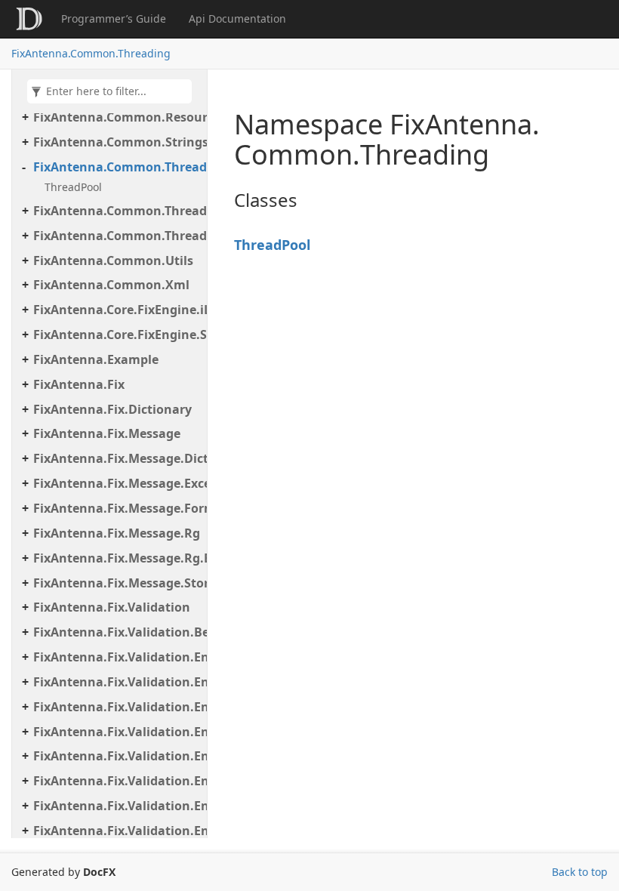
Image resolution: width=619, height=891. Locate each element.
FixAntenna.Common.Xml (111, 284)
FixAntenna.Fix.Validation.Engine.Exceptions (116, 682)
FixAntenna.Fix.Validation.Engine (116, 657)
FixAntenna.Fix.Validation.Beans (116, 632)
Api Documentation (237, 18)
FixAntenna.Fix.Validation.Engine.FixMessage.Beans (116, 756)
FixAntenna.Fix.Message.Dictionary (116, 458)
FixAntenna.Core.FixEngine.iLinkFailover (116, 309)
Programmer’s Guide (113, 18)
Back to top (580, 872)
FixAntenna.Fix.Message (106, 433)
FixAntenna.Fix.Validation (111, 607)
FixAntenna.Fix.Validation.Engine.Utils (116, 830)
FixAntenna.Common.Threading (91, 53)
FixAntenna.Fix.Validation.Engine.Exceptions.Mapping (116, 706)
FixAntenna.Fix (79, 384)
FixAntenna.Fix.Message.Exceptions (116, 483)
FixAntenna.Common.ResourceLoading (116, 117)
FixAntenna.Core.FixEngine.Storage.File (116, 334)
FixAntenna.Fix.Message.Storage (116, 583)
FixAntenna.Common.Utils (113, 260)
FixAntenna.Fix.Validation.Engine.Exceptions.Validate (116, 731)
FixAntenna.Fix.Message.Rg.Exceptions (116, 558)
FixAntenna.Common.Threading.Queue (116, 210)
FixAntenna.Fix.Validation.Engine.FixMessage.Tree (116, 805)
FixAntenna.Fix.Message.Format (116, 508)
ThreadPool (73, 187)
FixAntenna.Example (96, 359)
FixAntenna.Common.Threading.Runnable (116, 235)
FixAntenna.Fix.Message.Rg (116, 533)
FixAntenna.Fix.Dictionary (112, 409)
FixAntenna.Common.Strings (116, 142)
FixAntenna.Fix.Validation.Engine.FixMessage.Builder (116, 780)
